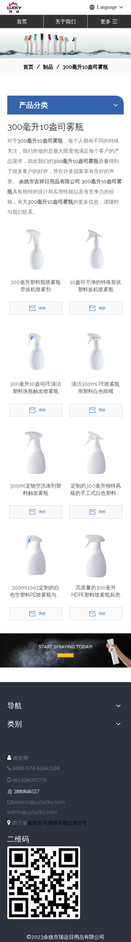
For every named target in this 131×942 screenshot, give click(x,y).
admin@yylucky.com (32, 812)
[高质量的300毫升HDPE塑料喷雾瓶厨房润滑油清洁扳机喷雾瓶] (96, 554)
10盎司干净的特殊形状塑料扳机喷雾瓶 (95, 285)
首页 (22, 21)
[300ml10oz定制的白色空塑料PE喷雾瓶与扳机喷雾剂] (35, 554)
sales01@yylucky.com (38, 802)
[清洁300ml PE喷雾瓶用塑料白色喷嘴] (96, 350)
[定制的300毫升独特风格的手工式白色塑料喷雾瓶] (96, 452)
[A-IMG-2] (65, 650)
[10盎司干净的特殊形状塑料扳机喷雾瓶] (96, 249)
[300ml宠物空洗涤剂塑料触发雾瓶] (35, 452)
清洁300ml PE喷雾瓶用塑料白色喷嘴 (95, 387)
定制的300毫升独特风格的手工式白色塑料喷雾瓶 (95, 490)
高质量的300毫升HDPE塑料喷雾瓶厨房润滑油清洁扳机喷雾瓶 (95, 591)
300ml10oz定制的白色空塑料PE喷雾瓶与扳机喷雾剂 (35, 591)
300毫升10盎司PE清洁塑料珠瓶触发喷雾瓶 (35, 387)
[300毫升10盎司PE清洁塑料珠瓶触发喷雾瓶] (35, 350)
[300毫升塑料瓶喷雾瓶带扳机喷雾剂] (35, 249)
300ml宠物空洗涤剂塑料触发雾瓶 (35, 489)
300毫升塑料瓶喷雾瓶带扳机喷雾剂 (36, 285)
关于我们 (65, 21)
